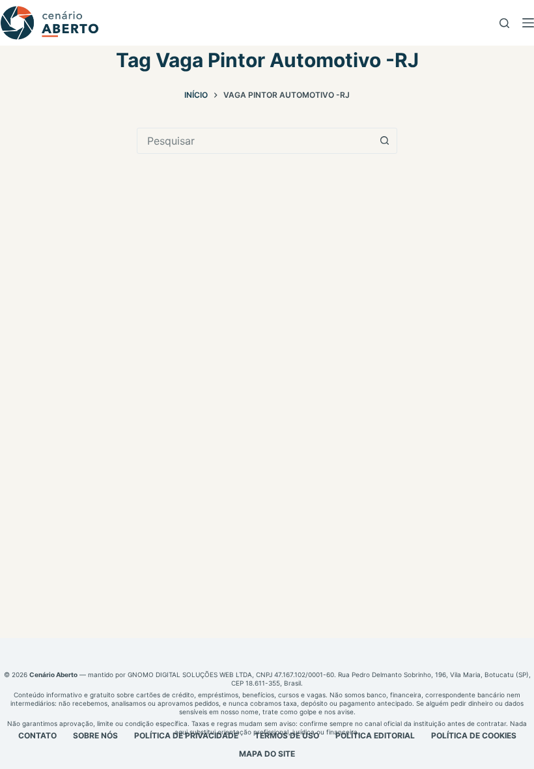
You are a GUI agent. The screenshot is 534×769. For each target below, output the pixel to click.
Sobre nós (95, 735)
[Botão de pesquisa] (384, 140)
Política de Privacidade (186, 735)
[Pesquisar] (504, 23)
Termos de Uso (287, 735)
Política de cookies (473, 735)
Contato (37, 735)
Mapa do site (267, 754)
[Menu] (528, 23)
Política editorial (375, 735)
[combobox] (254, 141)
